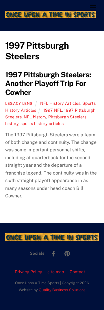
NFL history (35, 116)
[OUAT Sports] (50, 16)
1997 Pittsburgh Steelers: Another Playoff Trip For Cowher (48, 83)
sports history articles (42, 123)
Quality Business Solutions (62, 290)
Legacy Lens (19, 103)
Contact (77, 271)
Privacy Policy (28, 271)
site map (55, 271)
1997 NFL (52, 110)
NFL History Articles (60, 103)
